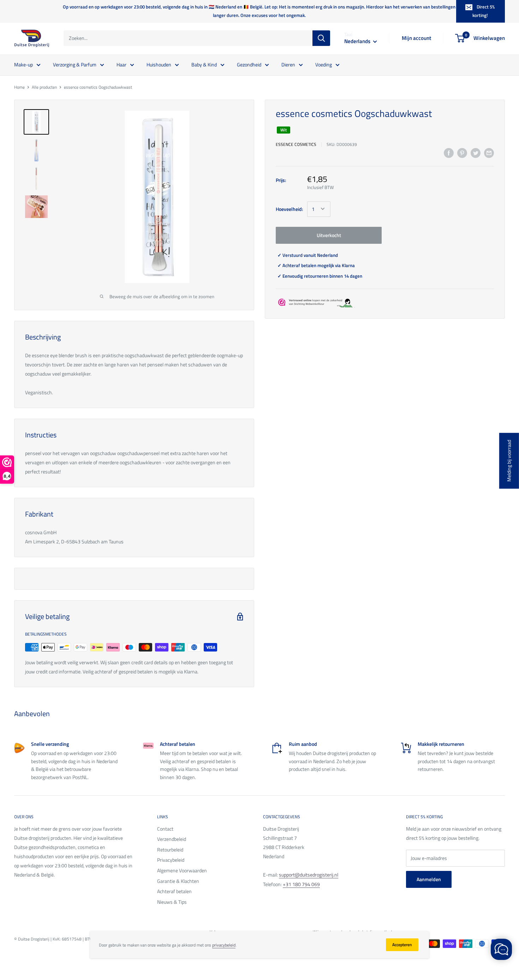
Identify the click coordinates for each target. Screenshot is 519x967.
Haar (121, 64)
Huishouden (159, 64)
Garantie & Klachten (178, 881)
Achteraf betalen (174, 891)
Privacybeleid (170, 859)
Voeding (323, 64)
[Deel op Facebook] (449, 153)
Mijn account (416, 38)
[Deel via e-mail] (489, 153)
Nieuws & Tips (172, 902)
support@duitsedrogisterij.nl (308, 874)
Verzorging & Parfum (74, 64)
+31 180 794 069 (301, 884)
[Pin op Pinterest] (462, 153)
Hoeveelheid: (289, 208)
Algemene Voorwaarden (182, 870)
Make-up (23, 64)
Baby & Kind (204, 64)
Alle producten (44, 87)
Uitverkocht (329, 234)
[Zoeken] (321, 38)
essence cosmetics (296, 144)
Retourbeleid (170, 849)
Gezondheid (249, 64)
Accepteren (402, 944)
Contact (165, 828)
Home (19, 87)
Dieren (288, 64)
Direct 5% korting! (483, 11)
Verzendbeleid (171, 839)
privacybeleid (223, 945)
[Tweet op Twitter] (476, 153)
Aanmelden (429, 879)
